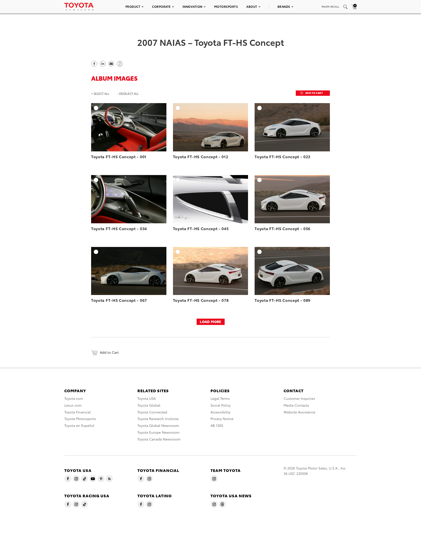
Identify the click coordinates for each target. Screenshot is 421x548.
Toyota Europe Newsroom (158, 432)
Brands (283, 6)
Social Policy (220, 405)
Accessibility (220, 412)
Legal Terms (220, 398)
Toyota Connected (152, 412)
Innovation (192, 6)
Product (133, 6)
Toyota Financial (77, 412)
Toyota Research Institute (158, 418)
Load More (210, 321)
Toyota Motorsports (80, 418)
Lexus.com (73, 405)
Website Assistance (299, 412)
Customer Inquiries (299, 398)
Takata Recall (330, 6)
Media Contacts (296, 405)
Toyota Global (148, 405)
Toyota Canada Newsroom (159, 439)
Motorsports (226, 6)
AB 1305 (216, 425)
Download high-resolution (151, 116)
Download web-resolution (152, 121)
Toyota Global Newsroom (158, 425)
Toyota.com (73, 398)
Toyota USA (146, 398)
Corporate (161, 6)
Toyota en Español (79, 425)
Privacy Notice (221, 418)
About (251, 6)
